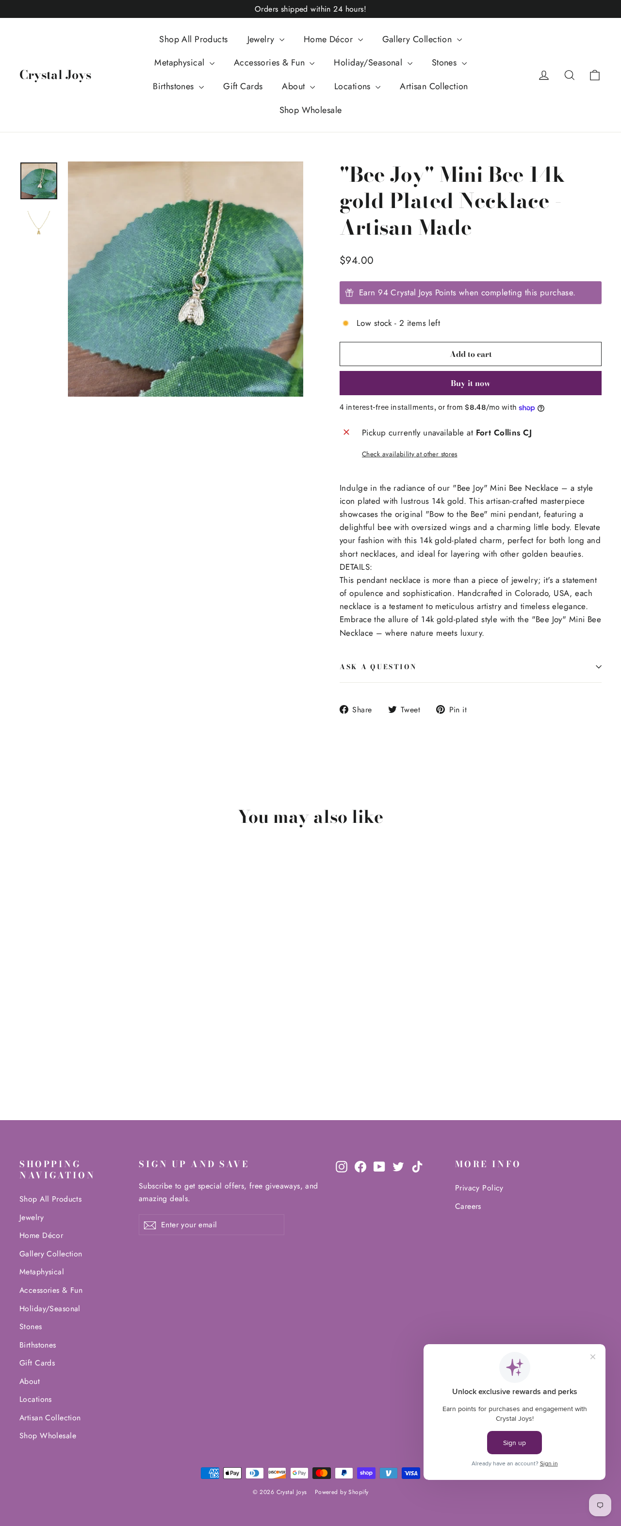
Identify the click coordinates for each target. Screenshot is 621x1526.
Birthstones (174, 86)
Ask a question (378, 667)
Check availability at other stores (410, 454)
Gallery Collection (418, 39)
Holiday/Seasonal (369, 62)
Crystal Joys (55, 74)
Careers (468, 1206)
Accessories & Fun (271, 62)
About (295, 86)
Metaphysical (180, 62)
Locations (353, 86)
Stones (445, 62)
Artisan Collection (434, 86)
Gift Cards (242, 86)
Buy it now (470, 383)
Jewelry (262, 39)
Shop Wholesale (310, 110)
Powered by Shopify (342, 1492)
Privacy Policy (479, 1187)
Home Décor (330, 39)
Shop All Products (193, 39)
